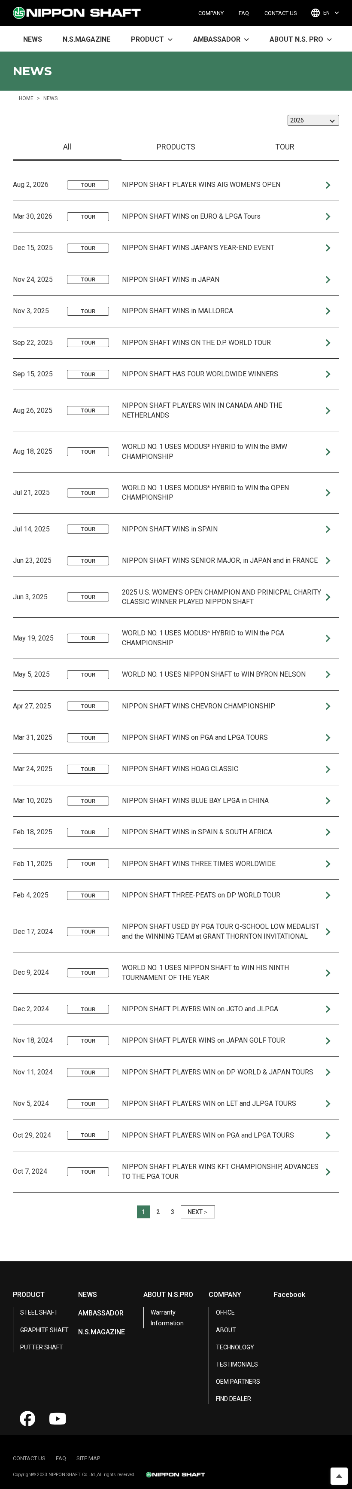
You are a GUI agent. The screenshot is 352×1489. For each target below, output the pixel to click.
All (67, 146)
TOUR (284, 146)
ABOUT (226, 1330)
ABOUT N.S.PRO (168, 1295)
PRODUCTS (176, 146)
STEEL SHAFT (39, 1312)
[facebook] (27, 1419)
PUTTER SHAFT (41, 1347)
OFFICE (225, 1312)
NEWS (32, 39)
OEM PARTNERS (238, 1381)
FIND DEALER (233, 1398)
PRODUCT (29, 1295)
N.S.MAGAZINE (86, 39)
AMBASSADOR (101, 1313)
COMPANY (211, 13)
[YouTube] (58, 1419)
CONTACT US (280, 13)
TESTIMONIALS (237, 1364)
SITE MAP (88, 1458)
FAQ (244, 13)
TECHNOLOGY (235, 1347)
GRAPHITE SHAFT (44, 1330)
